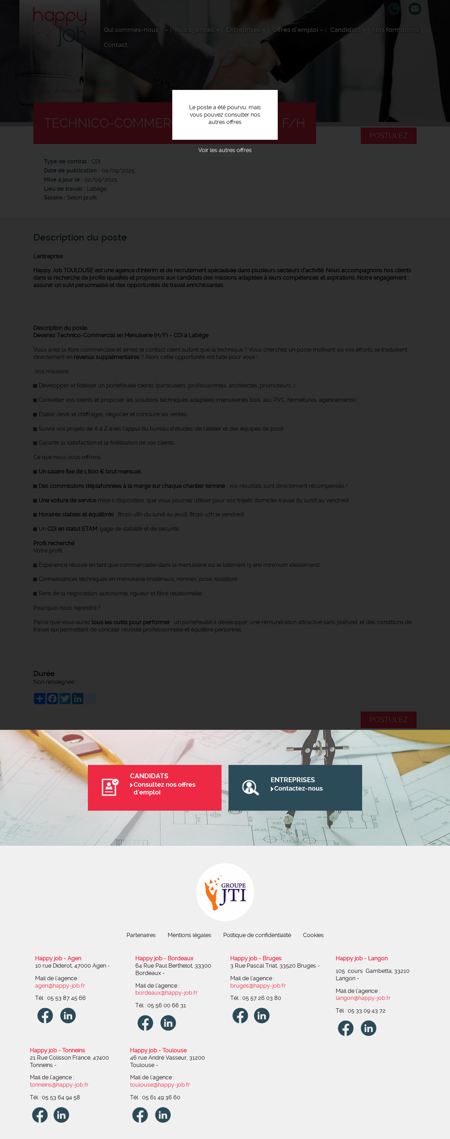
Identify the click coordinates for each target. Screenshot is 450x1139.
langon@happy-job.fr (363, 998)
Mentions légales (189, 935)
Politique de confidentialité (257, 935)
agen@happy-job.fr (60, 985)
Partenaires (141, 935)
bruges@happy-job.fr (258, 985)
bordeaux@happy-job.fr (166, 992)
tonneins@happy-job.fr (59, 1084)
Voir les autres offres (225, 150)
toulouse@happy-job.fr (160, 1084)
